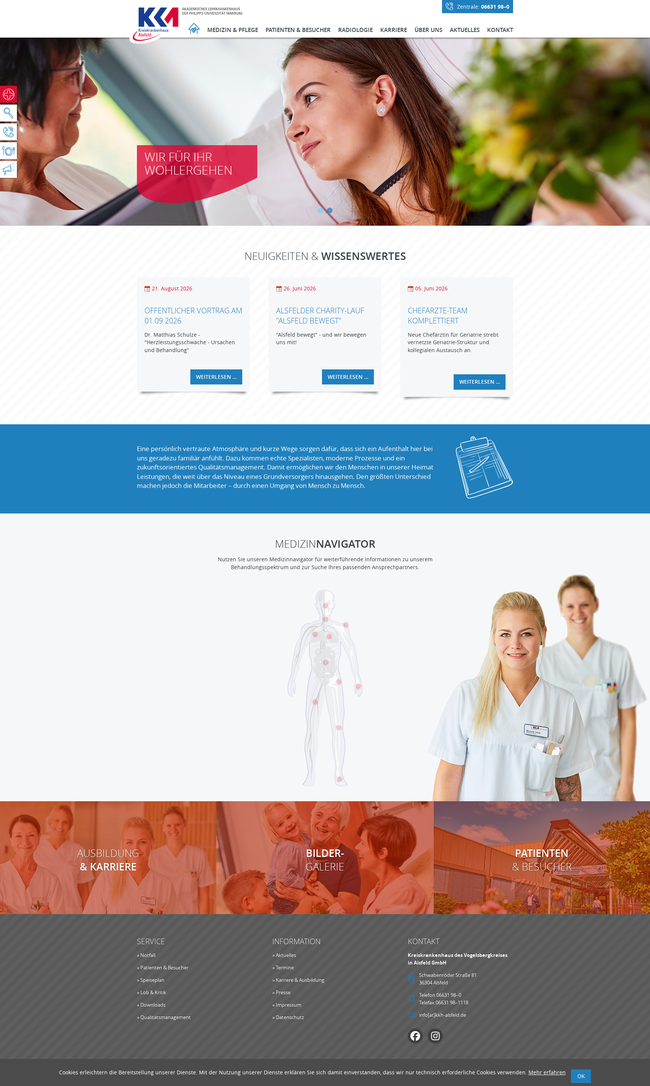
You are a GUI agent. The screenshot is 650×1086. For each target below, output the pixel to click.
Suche (8, 113)
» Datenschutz (288, 1017)
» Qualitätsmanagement (164, 1017)
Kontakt (500, 30)
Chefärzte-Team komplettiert (438, 315)
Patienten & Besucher (298, 30)
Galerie (324, 859)
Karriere (393, 30)
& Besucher (542, 859)
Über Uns (428, 30)
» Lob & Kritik (151, 992)
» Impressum (286, 1004)
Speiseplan (8, 150)
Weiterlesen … (219, 378)
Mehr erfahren (547, 1072)
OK (581, 1076)
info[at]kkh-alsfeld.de (442, 1015)
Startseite (194, 29)
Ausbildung (108, 859)
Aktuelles (465, 30)
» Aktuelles (284, 955)
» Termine (283, 967)
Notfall (8, 94)
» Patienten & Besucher (162, 967)
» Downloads (151, 1004)
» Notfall (146, 955)
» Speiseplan (150, 980)
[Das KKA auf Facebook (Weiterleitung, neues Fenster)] (415, 1036)
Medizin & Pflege (232, 30)
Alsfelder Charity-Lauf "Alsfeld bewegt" (320, 315)
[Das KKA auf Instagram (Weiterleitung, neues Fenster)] (435, 1036)
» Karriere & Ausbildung (298, 980)
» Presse (281, 992)
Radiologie (355, 30)
